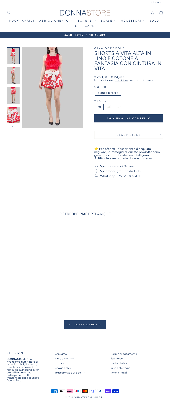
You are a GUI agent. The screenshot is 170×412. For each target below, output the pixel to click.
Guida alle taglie (120, 368)
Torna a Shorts (87, 324)
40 (109, 107)
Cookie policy (63, 368)
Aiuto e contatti (64, 358)
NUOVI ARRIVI (21, 20)
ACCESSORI (132, 20)
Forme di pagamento (124, 353)
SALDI (155, 20)
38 (99, 107)
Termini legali (119, 372)
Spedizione (121, 80)
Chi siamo (61, 353)
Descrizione (129, 134)
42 (119, 107)
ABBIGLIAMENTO (54, 20)
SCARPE (85, 20)
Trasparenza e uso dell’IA (70, 372)
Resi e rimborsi (120, 363)
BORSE (107, 20)
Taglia (100, 101)
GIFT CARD (85, 26)
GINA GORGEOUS (109, 48)
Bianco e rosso (108, 93)
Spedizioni (117, 358)
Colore (101, 87)
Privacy (59, 363)
